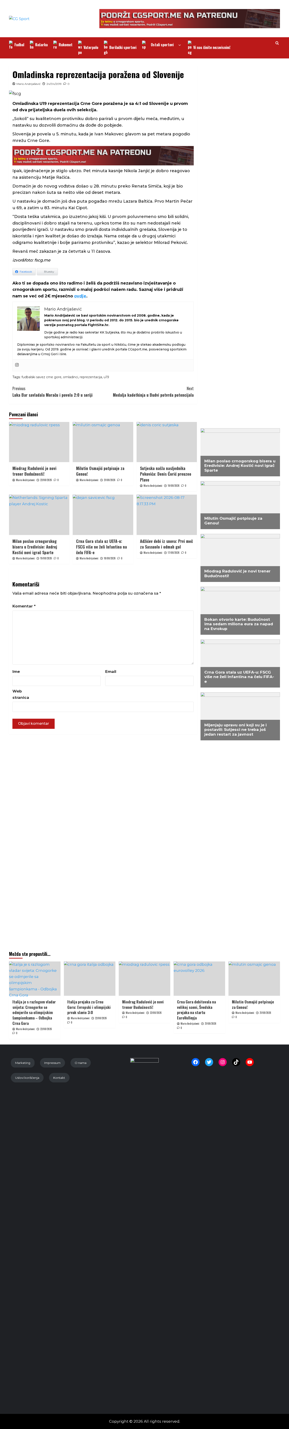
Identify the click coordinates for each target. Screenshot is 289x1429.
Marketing (22, 1063)
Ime (16, 671)
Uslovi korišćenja (27, 1077)
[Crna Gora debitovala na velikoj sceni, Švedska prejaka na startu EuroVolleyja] (199, 978)
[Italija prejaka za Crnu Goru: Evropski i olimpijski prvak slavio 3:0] (89, 978)
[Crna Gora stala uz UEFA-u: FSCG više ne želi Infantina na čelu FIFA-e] (103, 515)
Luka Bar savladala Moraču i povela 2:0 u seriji (52, 391)
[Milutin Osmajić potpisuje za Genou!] (103, 442)
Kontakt (59, 1077)
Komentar (24, 606)
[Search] (277, 43)
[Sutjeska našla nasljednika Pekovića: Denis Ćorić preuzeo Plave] (167, 442)
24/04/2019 (54, 84)
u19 (106, 377)
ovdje (80, 296)
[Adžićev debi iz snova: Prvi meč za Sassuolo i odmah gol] (167, 515)
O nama (80, 1063)
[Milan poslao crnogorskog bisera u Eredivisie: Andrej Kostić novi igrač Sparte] (39, 515)
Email (110, 671)
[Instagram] (17, 365)
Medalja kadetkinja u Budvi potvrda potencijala (153, 391)
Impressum (52, 1063)
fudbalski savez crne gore (41, 377)
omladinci (70, 377)
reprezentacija (91, 377)
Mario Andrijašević (28, 84)
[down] (179, 45)
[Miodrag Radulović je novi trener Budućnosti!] (39, 442)
